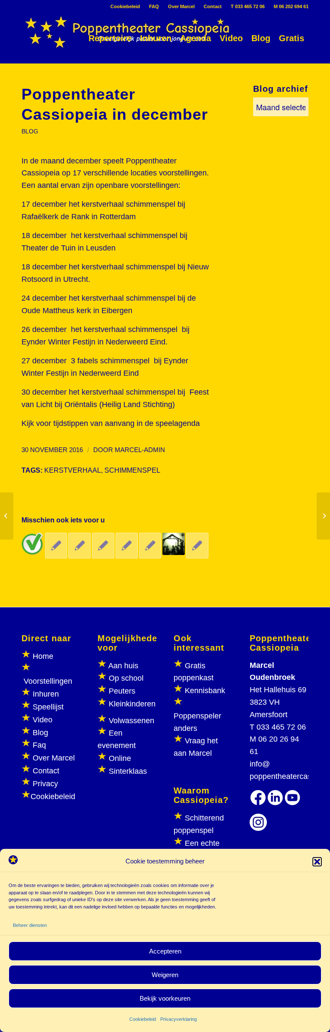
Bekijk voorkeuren (165, 998)
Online (120, 758)
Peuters (122, 691)
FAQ (154, 6)
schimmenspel (132, 470)
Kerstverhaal (72, 470)
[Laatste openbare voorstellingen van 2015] (197, 545)
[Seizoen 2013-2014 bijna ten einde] (150, 545)
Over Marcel (181, 6)
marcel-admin (140, 450)
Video (42, 719)
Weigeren (165, 974)
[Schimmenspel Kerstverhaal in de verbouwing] (32, 544)
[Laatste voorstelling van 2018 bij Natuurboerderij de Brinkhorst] (56, 545)
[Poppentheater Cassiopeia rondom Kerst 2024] (173, 544)
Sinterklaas (128, 771)
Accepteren (165, 951)
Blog (40, 732)
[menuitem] (125, 6)
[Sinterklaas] (6, 516)
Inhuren (46, 694)
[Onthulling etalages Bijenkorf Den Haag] (79, 545)
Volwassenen (130, 720)
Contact (213, 6)
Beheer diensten (30, 925)
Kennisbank (205, 690)
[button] (317, 861)
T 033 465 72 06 (248, 6)
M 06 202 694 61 (291, 6)
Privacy (45, 783)
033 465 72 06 (281, 727)
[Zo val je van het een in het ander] (127, 545)
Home (43, 656)
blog (29, 131)
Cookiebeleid (142, 1019)
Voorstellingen (48, 681)
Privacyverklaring (178, 1019)
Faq (39, 745)
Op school (126, 678)
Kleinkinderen (131, 704)
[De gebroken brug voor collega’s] (103, 545)
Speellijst (48, 707)
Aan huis (123, 665)
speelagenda (176, 423)
